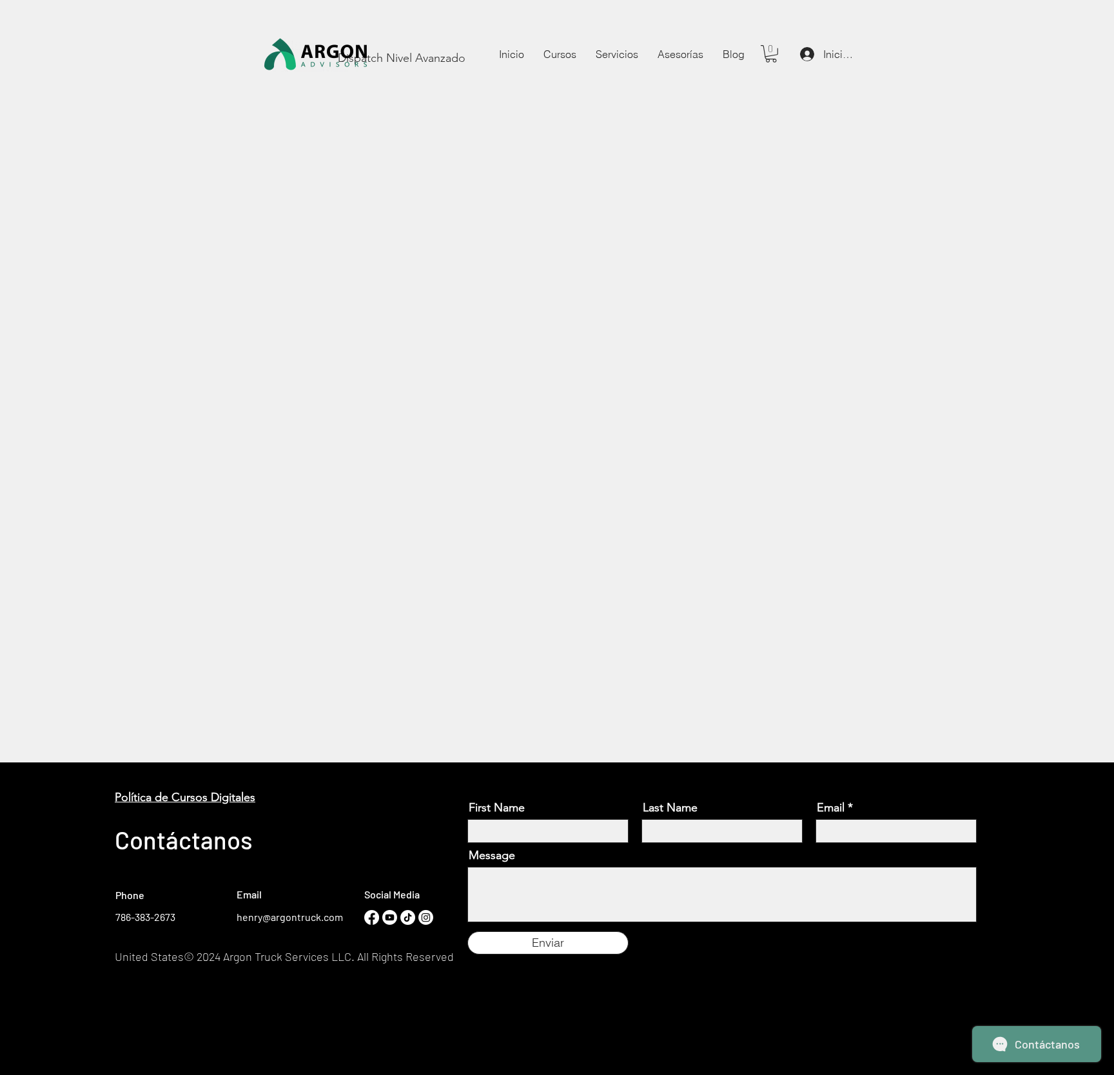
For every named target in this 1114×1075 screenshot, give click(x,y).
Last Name (670, 807)
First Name (497, 807)
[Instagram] (425, 917)
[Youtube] (389, 917)
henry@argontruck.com (290, 917)
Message (492, 855)
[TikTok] (407, 917)
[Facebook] (371, 917)
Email (831, 807)
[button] (617, 54)
